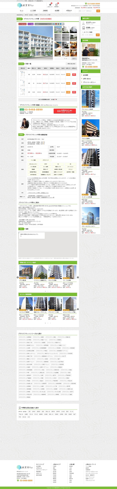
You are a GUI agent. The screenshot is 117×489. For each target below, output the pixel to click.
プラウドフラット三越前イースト (58, 345)
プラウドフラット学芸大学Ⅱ (25, 394)
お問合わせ (69, 11)
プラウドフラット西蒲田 (39, 342)
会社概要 (57, 11)
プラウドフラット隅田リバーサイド (27, 359)
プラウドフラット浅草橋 (38, 389)
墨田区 (54, 478)
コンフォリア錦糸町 (24, 312)
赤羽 (70, 482)
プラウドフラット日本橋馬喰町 (39, 348)
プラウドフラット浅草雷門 (40, 383)
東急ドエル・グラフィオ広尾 (40, 312)
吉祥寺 (33, 411)
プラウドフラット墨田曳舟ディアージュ (43, 356)
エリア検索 (33, 11)
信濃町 (26, 414)
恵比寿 (71, 478)
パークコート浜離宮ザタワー (40, 280)
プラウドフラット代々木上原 (38, 391)
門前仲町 (71, 473)
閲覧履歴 (56, 5)
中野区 (32, 139)
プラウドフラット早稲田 (24, 380)
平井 (20, 417)
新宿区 (54, 473)
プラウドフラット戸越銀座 (25, 378)
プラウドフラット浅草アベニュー (26, 361)
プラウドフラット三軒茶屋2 (65, 353)
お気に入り (50, 5)
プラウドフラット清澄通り (55, 339)
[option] (26, 277)
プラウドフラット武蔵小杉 (64, 337)
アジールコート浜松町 (87, 109)
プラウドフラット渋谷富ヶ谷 (25, 383)
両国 (66, 414)
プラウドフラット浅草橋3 (25, 386)
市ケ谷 (36, 414)
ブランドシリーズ (90, 480)
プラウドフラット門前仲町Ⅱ (51, 380)
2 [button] (48, 291)
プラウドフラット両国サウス (53, 342)
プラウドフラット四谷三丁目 (25, 342)
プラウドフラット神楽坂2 (56, 367)
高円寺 (53, 411)
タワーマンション (90, 477)
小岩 (29, 417)
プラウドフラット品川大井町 (25, 364)
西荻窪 (38, 411)
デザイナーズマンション (92, 471)
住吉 (70, 469)
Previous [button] (18, 277)
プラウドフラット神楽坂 (24, 397)
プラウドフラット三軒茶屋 (54, 348)
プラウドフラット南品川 (37, 380)
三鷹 (29, 411)
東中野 (58, 411)
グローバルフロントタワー (88, 226)
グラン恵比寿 (22, 280)
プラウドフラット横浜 (51, 337)
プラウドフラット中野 (24, 372)
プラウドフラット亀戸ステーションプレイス (47, 353)
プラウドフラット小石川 (50, 378)
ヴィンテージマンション (92, 473)
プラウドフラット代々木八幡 (53, 391)
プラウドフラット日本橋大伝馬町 (26, 350)
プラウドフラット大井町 (24, 348)
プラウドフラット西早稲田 (42, 345)
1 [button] (45, 291)
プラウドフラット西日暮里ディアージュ (58, 350)
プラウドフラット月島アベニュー (41, 364)
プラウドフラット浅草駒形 (25, 337)
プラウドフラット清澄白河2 (52, 369)
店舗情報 (31, 112)
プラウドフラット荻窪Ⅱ (42, 359)
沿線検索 (45, 11)
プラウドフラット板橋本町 (39, 394)
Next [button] (78, 277)
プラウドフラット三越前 (66, 394)
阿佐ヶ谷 (48, 411)
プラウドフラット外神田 (24, 391)
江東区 (54, 466)
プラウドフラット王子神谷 (25, 339)
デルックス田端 (52, 280)
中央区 (54, 475)
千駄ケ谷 (21, 414)
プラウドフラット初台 (39, 369)
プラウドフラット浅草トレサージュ (27, 353)
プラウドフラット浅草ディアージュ (40, 367)
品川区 (54, 471)
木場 (70, 471)
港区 (54, 468)
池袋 (70, 477)
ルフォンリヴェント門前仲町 (69, 312)
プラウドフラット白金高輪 (52, 372)
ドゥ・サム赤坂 (67, 280)
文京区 (54, 482)
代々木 (71, 411)
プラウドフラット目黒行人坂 (66, 389)
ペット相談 (88, 466)
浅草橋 (61, 414)
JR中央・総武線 (31, 142)
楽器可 (87, 468)
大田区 (54, 480)
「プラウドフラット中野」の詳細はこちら (38, 192)
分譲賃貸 (88, 469)
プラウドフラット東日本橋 (69, 383)
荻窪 (43, 411)
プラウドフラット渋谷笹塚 (57, 364)
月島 (70, 480)
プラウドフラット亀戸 (55, 359)
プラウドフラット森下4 (50, 375)
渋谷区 (54, 477)
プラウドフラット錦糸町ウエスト (26, 345)
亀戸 (75, 414)
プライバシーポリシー (41, 469)
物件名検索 (39, 475)
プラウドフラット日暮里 (24, 367)
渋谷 (70, 475)
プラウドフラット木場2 (66, 369)
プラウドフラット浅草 (38, 375)
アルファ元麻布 (86, 138)
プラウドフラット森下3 (67, 391)
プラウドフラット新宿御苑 (25, 389)
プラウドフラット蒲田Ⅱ (38, 337)
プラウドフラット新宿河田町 (54, 383)
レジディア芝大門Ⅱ (86, 167)
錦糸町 (70, 414)
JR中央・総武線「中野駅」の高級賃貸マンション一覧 (40, 197)
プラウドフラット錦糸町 (51, 389)
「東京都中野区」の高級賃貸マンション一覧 (38, 195)
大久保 (62, 411)
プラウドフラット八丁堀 (51, 386)
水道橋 (45, 414)
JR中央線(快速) (31, 143)
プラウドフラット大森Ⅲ (38, 386)
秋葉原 (56, 414)
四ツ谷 (31, 414)
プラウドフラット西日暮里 (68, 348)
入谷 (70, 468)
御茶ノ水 (51, 414)
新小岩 (24, 417)
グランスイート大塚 (53, 312)
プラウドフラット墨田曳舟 (42, 361)
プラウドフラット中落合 (41, 350)
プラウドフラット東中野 (64, 386)
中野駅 (38, 142)
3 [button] (50, 291)
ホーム (21, 11)
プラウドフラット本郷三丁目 (25, 356)
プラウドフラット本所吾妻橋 (25, 369)
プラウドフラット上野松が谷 (37, 372)
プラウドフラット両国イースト (40, 339)
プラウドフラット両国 (38, 378)
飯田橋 (40, 414)
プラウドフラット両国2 (63, 378)
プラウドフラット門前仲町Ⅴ (64, 375)
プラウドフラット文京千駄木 (57, 361)
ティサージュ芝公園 (87, 197)
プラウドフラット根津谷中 (25, 375)
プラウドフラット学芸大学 (66, 380)
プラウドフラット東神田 (53, 394)
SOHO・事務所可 (90, 475)
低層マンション (89, 478)
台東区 (54, 469)
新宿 (67, 411)
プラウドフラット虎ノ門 (60, 356)
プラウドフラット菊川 (65, 372)
